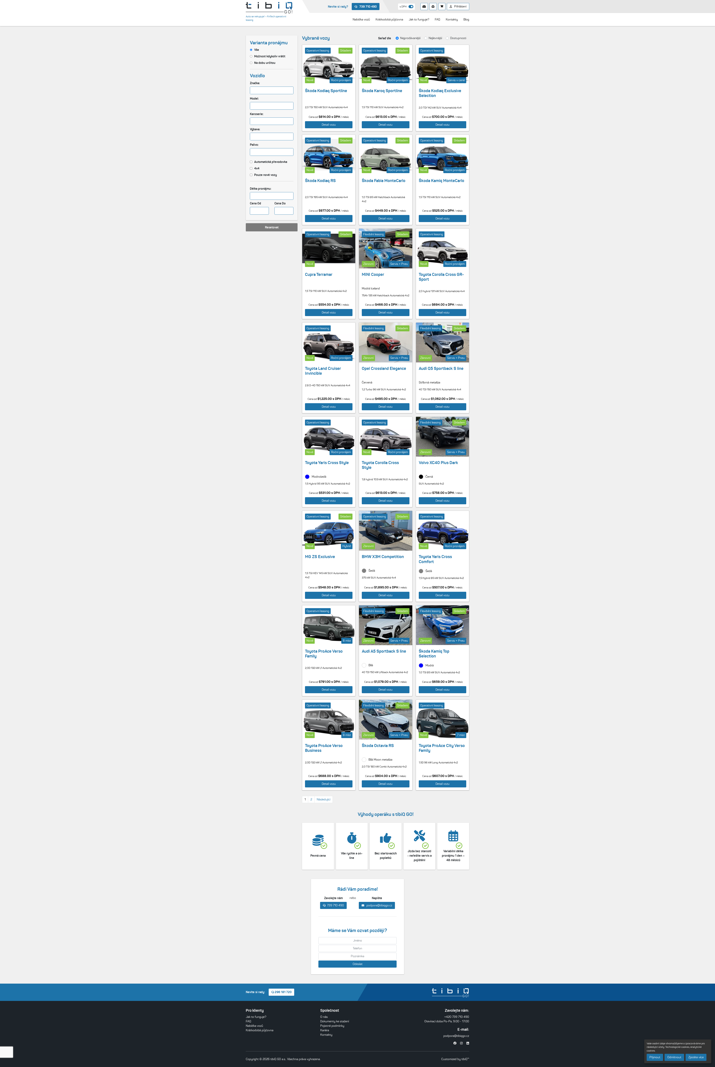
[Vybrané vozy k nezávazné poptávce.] (441, 6)
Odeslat (358, 964)
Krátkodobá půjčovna (259, 1030)
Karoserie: (256, 114)
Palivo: (254, 144)
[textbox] (253, 90)
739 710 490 (368, 6)
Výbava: (255, 129)
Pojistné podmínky (332, 1026)
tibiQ (464, 1059)
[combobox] (271, 90)
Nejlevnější (435, 38)
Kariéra (324, 1030)
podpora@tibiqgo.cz (379, 905)
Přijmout (654, 1057)
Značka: (255, 83)
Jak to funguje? (256, 1017)
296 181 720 (283, 992)
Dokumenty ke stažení (334, 1021)
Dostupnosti (458, 38)
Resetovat (272, 227)
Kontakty (326, 1034)
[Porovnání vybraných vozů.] (433, 6)
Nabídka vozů (254, 1026)
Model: (254, 98)
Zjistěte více (696, 1057)
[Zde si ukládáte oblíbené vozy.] (424, 6)
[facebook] (455, 1043)
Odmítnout (674, 1057)
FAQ (248, 1021)
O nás (324, 1017)
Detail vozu (329, 124)
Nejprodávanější (410, 38)
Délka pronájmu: (260, 188)
